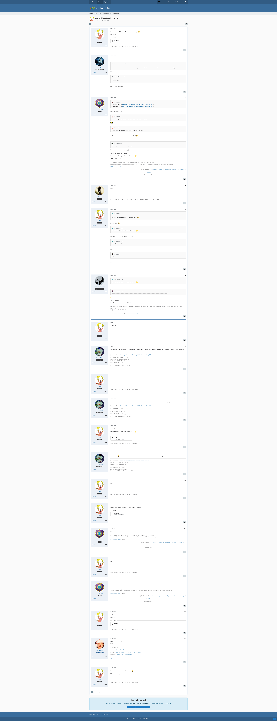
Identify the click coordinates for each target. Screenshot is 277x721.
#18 (185, 611)
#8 (185, 346)
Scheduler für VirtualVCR (116, 650)
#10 (185, 399)
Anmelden (170, 2)
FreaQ (98, 20)
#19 (185, 638)
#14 (185, 504)
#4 (185, 185)
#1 (185, 28)
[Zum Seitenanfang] (274, 719)
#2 (185, 56)
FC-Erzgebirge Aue (115, 166)
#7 (185, 322)
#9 (185, 375)
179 (97, 24)
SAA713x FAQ (137, 652)
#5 (185, 209)
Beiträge (94, 45)
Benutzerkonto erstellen (143, 707)
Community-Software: (138, 718)
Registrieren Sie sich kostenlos (141, 703)
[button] (162, 2)
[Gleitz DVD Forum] (138, 8)
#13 (185, 480)
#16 (185, 558)
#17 (185, 582)
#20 (185, 668)
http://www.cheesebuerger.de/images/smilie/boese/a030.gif (137, 104)
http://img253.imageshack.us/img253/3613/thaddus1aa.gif (135, 355)
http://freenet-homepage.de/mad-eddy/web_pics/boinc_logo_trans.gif (166, 169)
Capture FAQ (119, 652)
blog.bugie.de (136, 313)
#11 (185, 426)
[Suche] (185, 2)
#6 (185, 275)
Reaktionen (94, 655)
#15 (185, 528)
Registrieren (178, 2)
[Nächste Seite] (100, 24)
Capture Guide (128, 652)
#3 (185, 98)
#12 (185, 453)
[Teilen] (186, 24)
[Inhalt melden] (184, 50)
